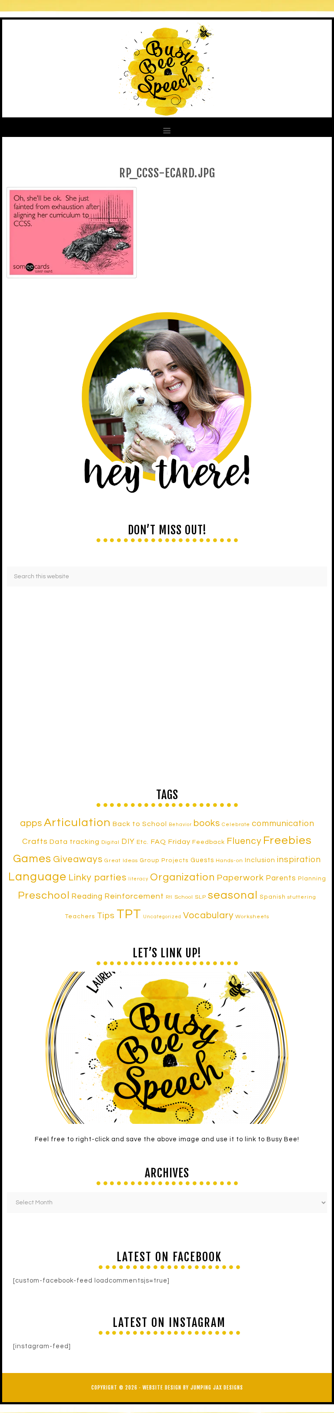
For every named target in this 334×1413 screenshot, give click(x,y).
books (207, 823)
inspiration (299, 859)
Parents (281, 878)
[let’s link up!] (167, 1048)
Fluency (244, 841)
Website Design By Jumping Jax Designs (193, 1387)
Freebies (287, 840)
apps (31, 823)
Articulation (77, 822)
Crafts (35, 841)
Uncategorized (162, 916)
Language (37, 877)
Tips (106, 915)
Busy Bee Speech (167, 68)
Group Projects (164, 860)
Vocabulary (208, 915)
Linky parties (97, 878)
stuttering (301, 897)
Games (32, 858)
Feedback (208, 842)
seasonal (233, 895)
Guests (202, 860)
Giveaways (78, 859)
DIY (128, 842)
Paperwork (240, 877)
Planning (312, 879)
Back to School (140, 823)
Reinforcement (134, 896)
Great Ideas (121, 860)
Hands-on (229, 860)
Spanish (273, 897)
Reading (87, 896)
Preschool (44, 895)
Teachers (80, 916)
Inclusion (260, 859)
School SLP (190, 897)
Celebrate (236, 824)
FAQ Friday (170, 841)
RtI (169, 897)
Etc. (143, 842)
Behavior (180, 824)
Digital (110, 842)
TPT (129, 914)
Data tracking (75, 841)
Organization (182, 877)
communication (283, 823)
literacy (138, 878)
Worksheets (252, 917)
